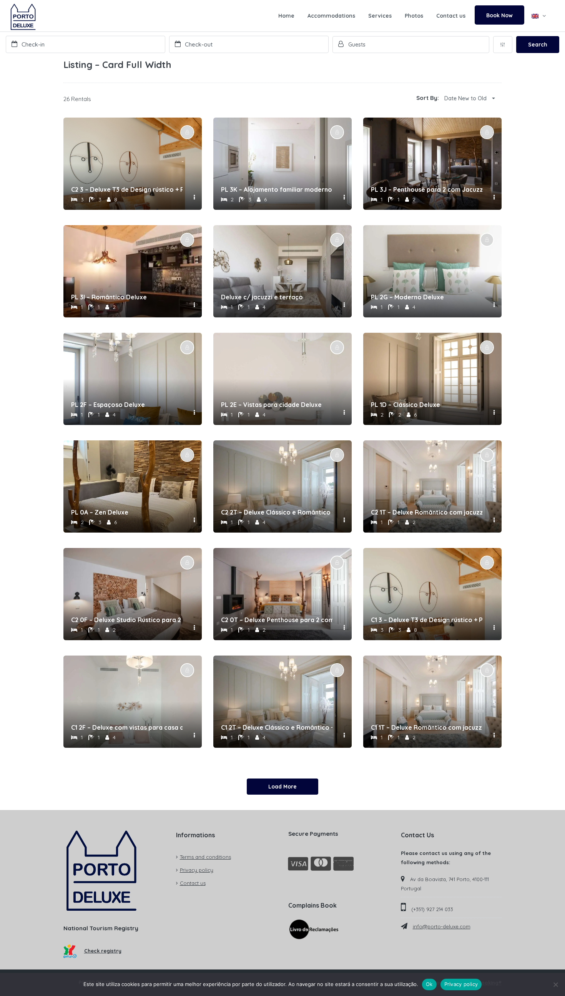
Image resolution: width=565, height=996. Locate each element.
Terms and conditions (205, 857)
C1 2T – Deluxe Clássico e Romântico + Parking (276, 727)
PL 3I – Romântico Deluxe (109, 297)
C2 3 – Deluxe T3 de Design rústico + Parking (127, 189)
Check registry (102, 951)
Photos (414, 15)
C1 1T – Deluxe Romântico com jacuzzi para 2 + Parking (426, 727)
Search (537, 44)
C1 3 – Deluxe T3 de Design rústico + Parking (426, 620)
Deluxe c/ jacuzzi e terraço (262, 297)
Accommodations (331, 15)
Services (380, 15)
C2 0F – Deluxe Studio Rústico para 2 (126, 620)
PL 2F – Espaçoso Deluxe (108, 404)
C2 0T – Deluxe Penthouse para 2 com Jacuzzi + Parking (276, 620)
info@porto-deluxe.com (441, 926)
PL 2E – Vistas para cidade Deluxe (271, 404)
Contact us (450, 15)
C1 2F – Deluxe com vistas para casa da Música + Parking (127, 727)
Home (286, 15)
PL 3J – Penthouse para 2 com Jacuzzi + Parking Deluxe (426, 189)
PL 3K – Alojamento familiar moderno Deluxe (276, 189)
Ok (429, 984)
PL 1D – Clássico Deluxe (405, 404)
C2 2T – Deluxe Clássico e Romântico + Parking (276, 512)
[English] (539, 15)
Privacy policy (196, 870)
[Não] (555, 984)
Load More (282, 786)
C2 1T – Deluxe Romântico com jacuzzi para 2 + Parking (426, 512)
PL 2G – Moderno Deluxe (407, 297)
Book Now (499, 15)
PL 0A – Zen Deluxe (99, 512)
